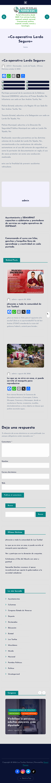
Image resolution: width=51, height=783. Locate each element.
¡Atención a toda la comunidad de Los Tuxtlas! (23, 540)
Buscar (10, 505)
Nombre (5, 461)
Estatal (11, 634)
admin (8, 66)
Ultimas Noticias (29, 713)
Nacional (11, 657)
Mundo (11, 651)
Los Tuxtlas (12, 639)
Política (11, 668)
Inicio (25, 47)
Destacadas (17, 66)
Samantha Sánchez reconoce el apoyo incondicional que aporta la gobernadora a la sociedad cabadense (23, 570)
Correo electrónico (9, 472)
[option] (25, 716)
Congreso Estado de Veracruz (20, 610)
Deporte (11, 616)
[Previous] (40, 693)
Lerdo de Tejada (29, 66)
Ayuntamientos (14, 599)
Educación (12, 628)
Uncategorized (14, 674)
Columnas (12, 605)
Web (3, 483)
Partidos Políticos (15, 662)
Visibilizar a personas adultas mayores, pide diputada (22, 722)
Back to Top (26, 778)
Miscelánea (12, 645)
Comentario (7, 442)
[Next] (44, 693)
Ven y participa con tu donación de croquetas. (23, 553)
